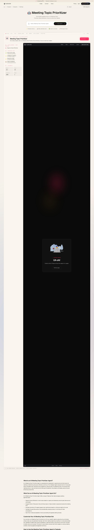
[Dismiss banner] (92, 1)
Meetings (21, 6)
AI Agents (9, 6)
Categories (15, 6)
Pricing (75, 3)
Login (79, 3)
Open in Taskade (84, 468)
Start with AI (83, 38)
